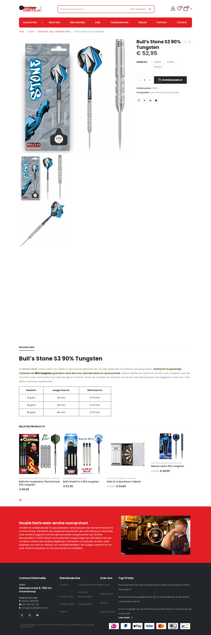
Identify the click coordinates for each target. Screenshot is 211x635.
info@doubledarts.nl (34, 608)
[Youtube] (37, 615)
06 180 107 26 (30, 604)
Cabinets (122, 478)
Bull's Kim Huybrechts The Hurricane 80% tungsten (39, 483)
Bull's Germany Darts (160, 92)
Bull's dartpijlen (26, 478)
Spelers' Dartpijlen (52, 478)
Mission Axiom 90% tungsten (167, 466)
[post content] (39, 454)
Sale (97, 22)
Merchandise (77, 22)
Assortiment (106, 593)
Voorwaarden (85, 604)
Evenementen (107, 611)
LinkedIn (150, 100)
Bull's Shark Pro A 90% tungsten (81, 481)
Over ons (105, 584)
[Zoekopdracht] (150, 9)
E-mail (156, 100)
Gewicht (141, 62)
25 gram (158, 66)
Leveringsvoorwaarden (87, 584)
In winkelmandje (172, 80)
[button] (20, 500)
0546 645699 (30, 601)
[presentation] (19, 96)
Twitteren (144, 100)
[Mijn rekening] (173, 8)
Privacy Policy (67, 596)
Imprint (63, 611)
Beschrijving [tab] (26, 347)
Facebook (138, 100)
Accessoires (112, 478)
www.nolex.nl (27, 626)
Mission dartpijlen (169, 463)
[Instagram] (30, 615)
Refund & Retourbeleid (85, 594)
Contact (182, 22)
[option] (76, 177)
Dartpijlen (175, 92)
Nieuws (143, 22)
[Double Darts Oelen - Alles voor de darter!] (30, 9)
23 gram (171, 61)
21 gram (157, 61)
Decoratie (54, 22)
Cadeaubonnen (119, 22)
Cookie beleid (67, 604)
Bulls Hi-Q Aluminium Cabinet (124, 481)
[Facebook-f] (22, 615)
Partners (162, 22)
